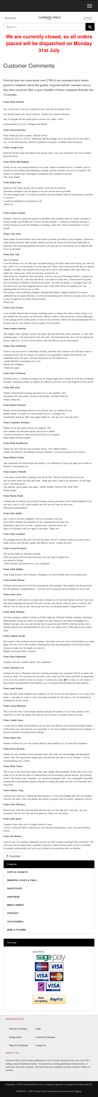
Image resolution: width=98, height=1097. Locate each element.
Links (38, 1029)
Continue (14, 856)
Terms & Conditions (18, 1045)
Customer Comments (45, 1037)
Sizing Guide (15, 1037)
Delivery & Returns (18, 1029)
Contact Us (41, 1045)
